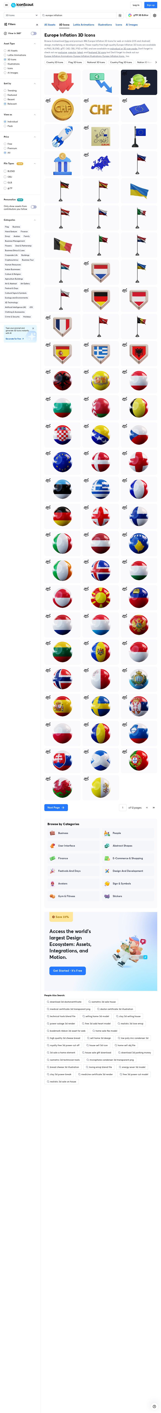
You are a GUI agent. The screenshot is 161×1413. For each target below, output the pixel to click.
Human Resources (13, 264)
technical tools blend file (62, 1016)
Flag (7, 227)
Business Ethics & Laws (15, 250)
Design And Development (128, 871)
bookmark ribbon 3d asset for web (68, 1030)
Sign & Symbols (122, 883)
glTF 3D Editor (140, 15)
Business (16, 227)
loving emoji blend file (100, 1067)
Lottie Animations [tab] (83, 25)
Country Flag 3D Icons (121, 62)
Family (27, 236)
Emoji (7, 236)
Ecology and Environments (16, 298)
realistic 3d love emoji (132, 1023)
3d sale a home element (62, 1052)
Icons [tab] (119, 25)
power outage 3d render (62, 1023)
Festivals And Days (69, 871)
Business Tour (28, 260)
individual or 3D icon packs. (124, 48)
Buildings (25, 255)
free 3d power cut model (135, 1074)
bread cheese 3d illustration (64, 1067)
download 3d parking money (136, 1052)
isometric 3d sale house (104, 1001)
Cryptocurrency (11, 260)
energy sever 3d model (133, 1067)
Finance (24, 231)
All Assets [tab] (49, 25)
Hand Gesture (11, 231)
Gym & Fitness (66, 896)
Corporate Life (11, 255)
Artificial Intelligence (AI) (15, 307)
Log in (136, 5)
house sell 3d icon (98, 1045)
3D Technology (11, 302)
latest (80, 52)
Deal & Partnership (23, 245)
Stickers (117, 896)
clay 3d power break (60, 1074)
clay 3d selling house (130, 1016)
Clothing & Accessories (15, 312)
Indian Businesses (12, 269)
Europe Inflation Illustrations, (88, 56)
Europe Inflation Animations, (58, 56)
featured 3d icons (97, 52)
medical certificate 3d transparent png (70, 1009)
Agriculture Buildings (14, 279)
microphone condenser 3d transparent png (112, 1059)
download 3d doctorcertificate (65, 1001)
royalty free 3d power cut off (64, 1045)
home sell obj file (126, 1045)
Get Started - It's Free (67, 970)
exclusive (62, 52)
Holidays (27, 316)
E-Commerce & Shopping (128, 858)
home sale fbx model (106, 1030)
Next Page (53, 807)
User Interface (66, 846)
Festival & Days (11, 288)
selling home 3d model (97, 1016)
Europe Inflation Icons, (114, 56)
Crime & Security (12, 316)
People (117, 833)
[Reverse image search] (120, 15)
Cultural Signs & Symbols (15, 293)
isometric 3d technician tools (65, 1059)
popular (72, 52)
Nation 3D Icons (145, 62)
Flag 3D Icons (75, 62)
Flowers (8, 245)
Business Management (15, 241)
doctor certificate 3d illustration (116, 1009)
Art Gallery (25, 283)
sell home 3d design (100, 1038)
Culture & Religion (13, 274)
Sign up (151, 5)
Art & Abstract (11, 283)
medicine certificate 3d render (97, 1074)
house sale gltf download (98, 1052)
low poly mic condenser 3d (134, 1038)
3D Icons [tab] (64, 24)
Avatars (17, 236)
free (67, 41)
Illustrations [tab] (105, 25)
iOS (31, 307)
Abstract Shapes (122, 846)
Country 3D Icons (54, 62)
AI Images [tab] (132, 25)
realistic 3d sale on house (63, 1081)
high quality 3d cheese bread (65, 1038)
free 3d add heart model (98, 1023)
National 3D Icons (96, 62)
